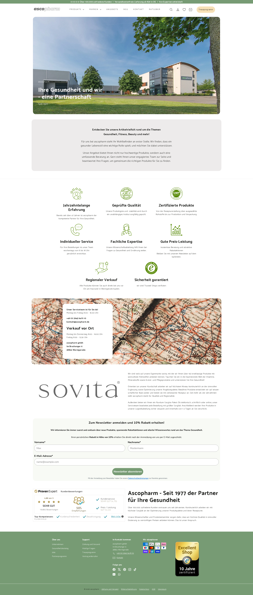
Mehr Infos (116, 516)
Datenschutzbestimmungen (138, 478)
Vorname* (39, 442)
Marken (94, 9)
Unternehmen (57, 544)
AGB (153, 589)
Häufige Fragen (88, 548)
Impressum (162, 589)
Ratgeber (154, 9)
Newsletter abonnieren (128, 471)
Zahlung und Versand (91, 544)
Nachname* (134, 442)
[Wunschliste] (184, 9)
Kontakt (138, 9)
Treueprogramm (89, 552)
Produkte (76, 9)
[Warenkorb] (190, 9)
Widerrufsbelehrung (129, 589)
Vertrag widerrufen (90, 556)
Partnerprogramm (59, 556)
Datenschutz (144, 589)
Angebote (112, 9)
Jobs (53, 552)
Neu (125, 9)
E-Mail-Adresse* (43, 456)
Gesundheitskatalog (60, 548)
